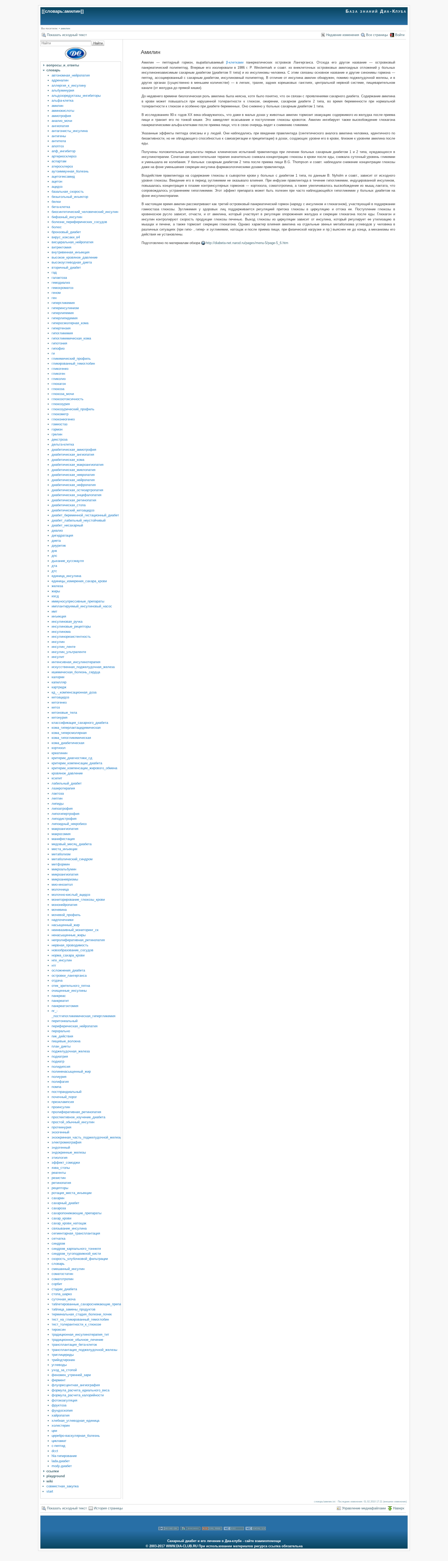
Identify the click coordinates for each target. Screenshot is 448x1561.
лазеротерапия (63, 788)
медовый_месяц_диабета (72, 844)
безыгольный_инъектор (70, 197)
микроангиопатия (65, 874)
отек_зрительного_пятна (71, 986)
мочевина (59, 910)
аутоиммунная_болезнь (70, 171)
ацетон (57, 181)
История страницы (108, 1508)
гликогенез (60, 369)
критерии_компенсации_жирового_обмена (84, 768)
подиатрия (60, 1056)
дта (54, 566)
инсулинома (61, 632)
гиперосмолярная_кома (70, 323)
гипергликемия (63, 303)
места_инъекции (64, 849)
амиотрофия (61, 116)
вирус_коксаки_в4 (66, 237)
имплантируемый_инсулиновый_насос (82, 606)
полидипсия (61, 1067)
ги (53, 353)
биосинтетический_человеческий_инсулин (85, 212)
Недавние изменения (342, 35)
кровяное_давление (67, 773)
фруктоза (59, 1405)
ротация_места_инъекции (72, 1193)
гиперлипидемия (65, 318)
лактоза (58, 793)
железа (57, 586)
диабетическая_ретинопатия (74, 500)
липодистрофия (64, 819)
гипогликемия (62, 333)
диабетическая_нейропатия (73, 480)
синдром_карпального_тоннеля (76, 1249)
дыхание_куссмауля (68, 561)
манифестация (63, 839)
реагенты (59, 1173)
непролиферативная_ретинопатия (78, 940)
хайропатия (60, 1415)
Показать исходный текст (67, 35)
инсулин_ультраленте (69, 652)
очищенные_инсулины (69, 991)
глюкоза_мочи (63, 394)
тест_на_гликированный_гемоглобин (80, 1319)
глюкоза (58, 389)
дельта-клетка (63, 444)
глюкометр (60, 414)
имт (54, 611)
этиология (59, 1158)
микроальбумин (64, 869)
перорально (61, 1031)
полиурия (59, 1077)
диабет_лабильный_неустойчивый (79, 520)
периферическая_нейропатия (74, 1026)
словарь (58, 1264)
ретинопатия (61, 1183)
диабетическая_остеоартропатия (77, 490)
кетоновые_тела (64, 712)
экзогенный (60, 1132)
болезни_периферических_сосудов (79, 222)
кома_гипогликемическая (71, 738)
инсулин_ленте (63, 647)
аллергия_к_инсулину (69, 85)
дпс (54, 556)
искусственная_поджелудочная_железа (83, 667)
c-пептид (58, 1446)
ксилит (57, 778)
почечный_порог (64, 1097)
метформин (61, 864)
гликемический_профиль (71, 358)
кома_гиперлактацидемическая (76, 728)
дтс (54, 571)
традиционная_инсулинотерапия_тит (80, 1334)
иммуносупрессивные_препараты (78, 601)
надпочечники (62, 920)
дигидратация (62, 535)
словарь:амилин (63, 11)
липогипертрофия (65, 814)
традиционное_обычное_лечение (77, 1340)
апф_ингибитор (63, 151)
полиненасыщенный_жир (71, 1071)
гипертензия (61, 328)
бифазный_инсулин (67, 217)
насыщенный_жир (66, 925)
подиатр (58, 1061)
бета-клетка (61, 207)
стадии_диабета (64, 1289)
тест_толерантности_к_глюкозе (76, 1324)
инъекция (59, 616)
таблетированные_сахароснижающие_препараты (90, 1304)
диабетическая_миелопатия (73, 470)
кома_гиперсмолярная (69, 733)
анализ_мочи (62, 121)
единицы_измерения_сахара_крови (79, 581)
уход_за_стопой (64, 1370)
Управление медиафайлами (364, 1508)
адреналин (60, 80)
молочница (60, 889)
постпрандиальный (66, 1092)
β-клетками (234, 62)
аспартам (59, 161)
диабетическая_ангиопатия (73, 454)
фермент (59, 1380)
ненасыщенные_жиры (69, 935)
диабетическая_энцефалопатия (76, 495)
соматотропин (62, 1279)
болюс (57, 227)
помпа (56, 1087)
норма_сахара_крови (68, 955)
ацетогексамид (63, 176)
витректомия (61, 247)
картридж (59, 687)
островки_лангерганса (69, 975)
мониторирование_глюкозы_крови (78, 899)
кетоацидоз (60, 697)
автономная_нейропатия (71, 75)
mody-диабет (62, 1466)
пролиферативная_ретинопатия (76, 1112)
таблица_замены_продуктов (73, 1309)
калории (58, 677)
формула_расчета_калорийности (78, 1395)
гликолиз (59, 379)
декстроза (59, 439)
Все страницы (377, 35)
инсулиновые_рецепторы (71, 626)
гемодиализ (61, 283)
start (49, 1491)
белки (56, 202)
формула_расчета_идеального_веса (80, 1390)
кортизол (59, 748)
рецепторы (60, 1188)
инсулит (58, 657)
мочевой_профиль (66, 915)
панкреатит (60, 1001)
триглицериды (63, 1355)
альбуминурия (63, 90)
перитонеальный (65, 1021)
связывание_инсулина (69, 1228)
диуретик (59, 545)
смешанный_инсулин (68, 1269)
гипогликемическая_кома (71, 338)
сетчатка (58, 1238)
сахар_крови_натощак (69, 1223)
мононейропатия (64, 905)
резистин (59, 1178)
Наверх (398, 1508)
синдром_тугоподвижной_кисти (76, 1253)
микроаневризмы (65, 879)
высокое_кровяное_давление (74, 257)
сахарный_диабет (65, 1203)
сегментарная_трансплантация (76, 1233)
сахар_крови (61, 1218)
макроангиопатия (65, 829)
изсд (55, 596)
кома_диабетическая (68, 743)
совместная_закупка (62, 1486)
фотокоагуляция (64, 1400)
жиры (56, 591)
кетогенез (59, 702)
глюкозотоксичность (67, 399)
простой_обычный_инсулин (73, 1122)
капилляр (59, 682)
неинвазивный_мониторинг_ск (75, 930)
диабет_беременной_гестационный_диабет (85, 515)
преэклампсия (63, 1102)
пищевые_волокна (66, 1041)
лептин (57, 798)
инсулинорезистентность (71, 637)
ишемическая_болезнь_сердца (76, 672)
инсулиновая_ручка (67, 621)
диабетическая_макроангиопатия (77, 465)
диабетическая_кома (68, 460)
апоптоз (58, 146)
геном (56, 293)
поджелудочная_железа (71, 1051)
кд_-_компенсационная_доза (74, 692)
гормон (57, 429)
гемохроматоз (62, 288)
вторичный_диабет (66, 267)
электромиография (66, 1142)
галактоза (59, 278)
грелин (57, 434)
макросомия (61, 834)
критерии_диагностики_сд (72, 758)
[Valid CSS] (233, 1536)
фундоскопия (62, 1410)
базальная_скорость (68, 191)
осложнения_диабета (68, 970)
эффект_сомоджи (66, 1162)
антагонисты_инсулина (70, 131)
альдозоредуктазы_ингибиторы (76, 96)
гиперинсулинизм (65, 308)
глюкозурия (61, 404)
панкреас (59, 996)
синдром (58, 1243)
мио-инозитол (62, 884)
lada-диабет (61, 1461)
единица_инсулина (66, 576)
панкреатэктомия (65, 1006)
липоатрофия (62, 808)
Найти (98, 43)
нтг (54, 965)
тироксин (59, 1329)
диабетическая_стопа (69, 505)
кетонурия (59, 717)
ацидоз (57, 187)
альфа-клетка (62, 100)
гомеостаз (59, 424)
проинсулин (61, 1107)
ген (54, 298)
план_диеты (61, 1046)
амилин (65, 28)
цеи (54, 1431)
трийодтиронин (63, 1360)
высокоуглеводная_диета (72, 262)
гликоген (58, 374)
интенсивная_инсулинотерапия (76, 662)
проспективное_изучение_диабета (78, 1117)
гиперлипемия (63, 313)
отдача (57, 980)
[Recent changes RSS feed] (212, 1536)
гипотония (59, 343)
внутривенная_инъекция (70, 252)
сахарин (58, 1198)
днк (54, 551)
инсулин (58, 642)
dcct (55, 1451)
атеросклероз (62, 166)
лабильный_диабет (67, 783)
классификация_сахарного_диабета (80, 723)
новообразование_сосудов (72, 950)
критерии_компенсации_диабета (77, 763)
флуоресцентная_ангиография (76, 1385)
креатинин (59, 753)
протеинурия (61, 1127)
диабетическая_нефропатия (74, 485)
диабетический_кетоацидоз (73, 510)
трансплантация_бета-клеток (74, 1345)
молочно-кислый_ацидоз (71, 895)
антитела (59, 141)
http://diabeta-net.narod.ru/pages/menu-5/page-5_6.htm (247, 243)
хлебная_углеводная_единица (75, 1421)
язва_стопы (61, 1168)
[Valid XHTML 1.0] (255, 1536)
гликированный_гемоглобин (73, 363)
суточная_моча (63, 1299)
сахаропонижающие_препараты (76, 1213)
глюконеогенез (63, 419)
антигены (59, 136)
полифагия (60, 1082)
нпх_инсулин (62, 960)
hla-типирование (64, 1456)
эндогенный (61, 1147)
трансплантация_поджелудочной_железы (84, 1350)
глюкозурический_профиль (73, 409)
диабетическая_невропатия (73, 475)
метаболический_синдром (72, 859)
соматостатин (62, 1274)
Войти (399, 35)
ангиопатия (60, 126)
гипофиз (58, 348)
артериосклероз (64, 156)
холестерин (61, 1425)
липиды (58, 804)
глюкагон (59, 384)
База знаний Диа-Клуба (376, 11)
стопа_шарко (62, 1294)
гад (54, 272)
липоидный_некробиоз (69, 824)
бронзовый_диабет (66, 232)
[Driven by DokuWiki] (190, 1536)
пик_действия (62, 1036)
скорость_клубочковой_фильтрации (80, 1259)
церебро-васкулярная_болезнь (76, 1436)
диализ (57, 530)
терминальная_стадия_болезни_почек (82, 1314)
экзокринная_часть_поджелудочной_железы (87, 1137)
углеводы (59, 1365)
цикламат (59, 1441)
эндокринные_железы (69, 1152)
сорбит (57, 1284)
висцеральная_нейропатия (72, 242)
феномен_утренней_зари (71, 1375)
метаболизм (61, 854)
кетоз (56, 707)
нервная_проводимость (70, 945)
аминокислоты (63, 111)
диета (56, 541)
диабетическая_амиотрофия (74, 450)
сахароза (59, 1208)
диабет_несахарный (67, 525)
